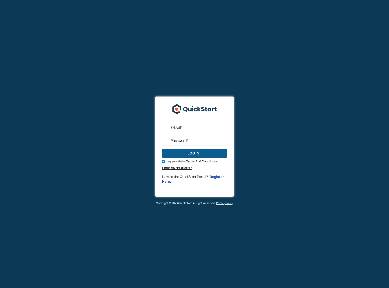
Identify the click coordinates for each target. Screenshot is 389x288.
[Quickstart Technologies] (194, 120)
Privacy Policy (224, 203)
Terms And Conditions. (202, 161)
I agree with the (192, 161)
